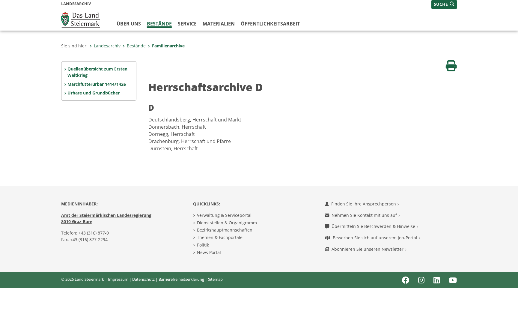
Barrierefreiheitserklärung (181, 279)
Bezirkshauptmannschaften (224, 230)
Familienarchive (168, 46)
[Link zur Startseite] (80, 19)
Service (187, 23)
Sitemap (215, 279)
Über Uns (129, 23)
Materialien (219, 23)
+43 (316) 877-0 (94, 233)
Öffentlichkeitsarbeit (270, 23)
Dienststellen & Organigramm (227, 223)
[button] (444, 4)
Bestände (159, 23)
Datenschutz (143, 279)
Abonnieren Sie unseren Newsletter (368, 249)
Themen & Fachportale (220, 237)
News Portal (209, 252)
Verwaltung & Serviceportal (224, 215)
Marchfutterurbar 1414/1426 (96, 84)
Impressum (118, 279)
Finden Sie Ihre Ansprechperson (364, 204)
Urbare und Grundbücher (93, 93)
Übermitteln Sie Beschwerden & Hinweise (374, 226)
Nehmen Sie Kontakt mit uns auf (365, 215)
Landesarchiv (107, 46)
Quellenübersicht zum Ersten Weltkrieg (97, 72)
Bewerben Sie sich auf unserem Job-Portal (375, 238)
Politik (203, 245)
